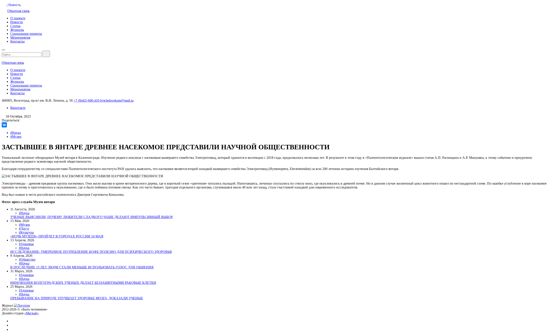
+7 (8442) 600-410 (87, 100)
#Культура (26, 232)
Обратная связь (18, 11)
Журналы (17, 30)
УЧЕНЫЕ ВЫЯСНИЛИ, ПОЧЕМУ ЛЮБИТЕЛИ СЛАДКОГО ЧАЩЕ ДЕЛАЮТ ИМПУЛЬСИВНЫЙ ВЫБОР (91, 217)
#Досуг (24, 228)
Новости (16, 22)
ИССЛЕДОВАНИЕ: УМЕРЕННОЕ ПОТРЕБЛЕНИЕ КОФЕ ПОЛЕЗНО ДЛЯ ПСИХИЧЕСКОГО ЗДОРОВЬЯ (91, 252)
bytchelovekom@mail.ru (117, 100)
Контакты (17, 41)
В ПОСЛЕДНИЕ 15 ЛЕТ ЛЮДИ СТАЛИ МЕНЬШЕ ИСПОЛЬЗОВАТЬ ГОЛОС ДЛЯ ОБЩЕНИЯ (82, 267)
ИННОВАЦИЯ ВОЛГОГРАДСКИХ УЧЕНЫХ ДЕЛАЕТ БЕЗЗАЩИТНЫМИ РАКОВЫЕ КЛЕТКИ (83, 283)
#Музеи (15, 136)
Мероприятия (20, 37)
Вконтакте (18, 108)
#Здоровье (26, 244)
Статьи (15, 26)
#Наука (15, 133)
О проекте (17, 18)
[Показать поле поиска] (46, 54)
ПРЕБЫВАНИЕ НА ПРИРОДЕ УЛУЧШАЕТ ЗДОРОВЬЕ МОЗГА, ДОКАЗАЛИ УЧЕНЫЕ (76, 298)
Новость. (14, 5)
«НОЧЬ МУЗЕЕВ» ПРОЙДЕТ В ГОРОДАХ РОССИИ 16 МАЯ (56, 236)
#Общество (27, 259)
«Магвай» (31, 313)
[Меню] (3, 49)
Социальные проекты (26, 33)
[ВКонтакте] (4, 124)
